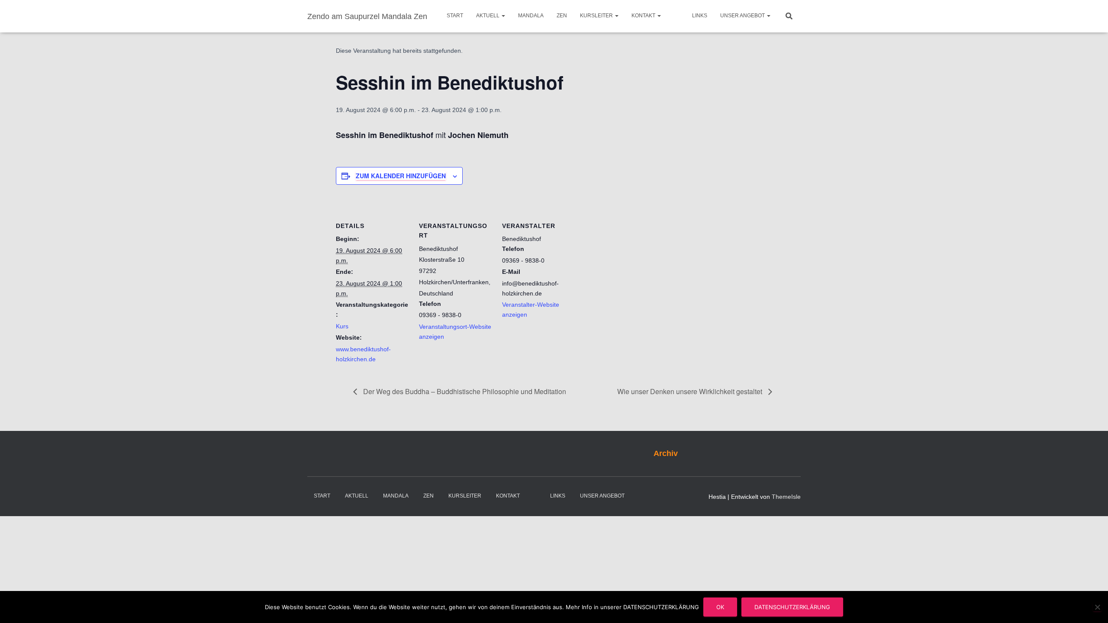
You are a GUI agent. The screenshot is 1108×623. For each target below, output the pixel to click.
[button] (503, 16)
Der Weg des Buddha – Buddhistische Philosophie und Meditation (463, 391)
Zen (562, 16)
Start (455, 16)
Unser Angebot (743, 16)
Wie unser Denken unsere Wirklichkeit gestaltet (690, 391)
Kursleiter (597, 16)
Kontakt (644, 16)
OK (720, 607)
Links (699, 16)
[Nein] (1097, 607)
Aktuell (488, 16)
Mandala (531, 16)
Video (676, 16)
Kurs (342, 326)
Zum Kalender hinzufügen (401, 175)
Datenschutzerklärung (792, 607)
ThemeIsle (786, 496)
